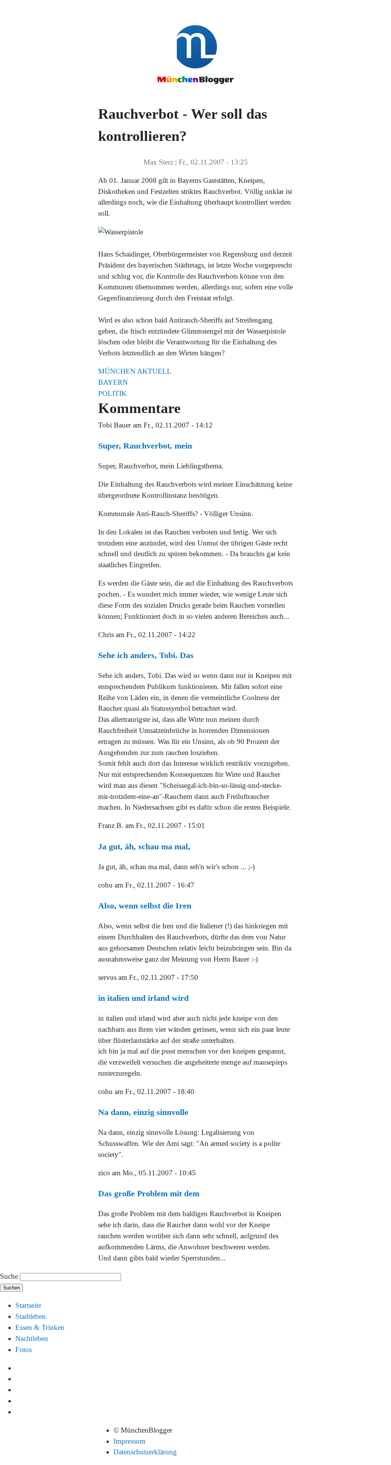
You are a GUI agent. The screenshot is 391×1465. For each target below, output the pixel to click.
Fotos (23, 1350)
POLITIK (112, 393)
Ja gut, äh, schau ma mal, (144, 846)
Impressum (129, 1441)
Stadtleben (30, 1316)
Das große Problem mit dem (148, 1193)
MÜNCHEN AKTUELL (134, 371)
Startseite (28, 1305)
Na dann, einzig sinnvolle (143, 1112)
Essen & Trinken (40, 1327)
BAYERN (113, 382)
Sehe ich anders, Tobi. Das (146, 655)
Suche (9, 1276)
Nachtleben (31, 1338)
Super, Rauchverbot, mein (145, 445)
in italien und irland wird (143, 998)
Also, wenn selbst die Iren (144, 905)
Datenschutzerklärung (145, 1452)
